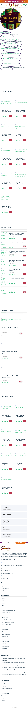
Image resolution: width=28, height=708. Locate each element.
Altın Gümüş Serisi (6, 639)
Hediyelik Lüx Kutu (6, 643)
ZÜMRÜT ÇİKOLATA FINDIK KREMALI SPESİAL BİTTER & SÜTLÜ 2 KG (7, 488)
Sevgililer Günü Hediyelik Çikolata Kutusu (6, 183)
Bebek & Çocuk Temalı (6, 624)
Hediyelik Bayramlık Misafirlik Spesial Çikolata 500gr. (20, 135)
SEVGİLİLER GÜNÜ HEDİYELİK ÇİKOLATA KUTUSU (6, 135)
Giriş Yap (4, 686)
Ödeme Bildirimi (5, 690)
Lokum (3, 603)
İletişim (3, 700)
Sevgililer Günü (5, 636)
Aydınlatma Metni (5, 585)
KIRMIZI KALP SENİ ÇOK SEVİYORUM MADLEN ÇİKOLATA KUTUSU (6, 159)
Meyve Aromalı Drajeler (7, 631)
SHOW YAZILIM (14, 707)
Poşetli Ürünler (5, 617)
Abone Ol (20, 542)
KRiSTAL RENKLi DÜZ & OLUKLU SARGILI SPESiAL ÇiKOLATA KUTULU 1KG (20, 183)
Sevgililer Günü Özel (6, 619)
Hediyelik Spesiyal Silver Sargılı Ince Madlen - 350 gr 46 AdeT (13, 675)
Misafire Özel (5, 627)
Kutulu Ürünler (5, 607)
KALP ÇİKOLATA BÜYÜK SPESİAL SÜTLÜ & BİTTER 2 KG (18, 288)
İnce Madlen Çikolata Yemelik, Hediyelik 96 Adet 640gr (13, 667)
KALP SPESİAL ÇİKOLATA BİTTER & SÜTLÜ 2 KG (16, 261)
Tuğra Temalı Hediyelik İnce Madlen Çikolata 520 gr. (13, 664)
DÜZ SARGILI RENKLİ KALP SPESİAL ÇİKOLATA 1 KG (17, 252)
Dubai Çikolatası (5, 641)
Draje (3, 600)
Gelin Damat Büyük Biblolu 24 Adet (9, 669)
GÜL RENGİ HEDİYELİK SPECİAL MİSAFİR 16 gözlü (7, 111)
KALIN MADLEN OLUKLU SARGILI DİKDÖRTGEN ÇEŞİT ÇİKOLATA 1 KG (6, 440)
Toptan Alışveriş (5, 588)
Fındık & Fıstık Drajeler (7, 634)
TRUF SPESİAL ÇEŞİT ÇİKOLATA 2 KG (6, 416)
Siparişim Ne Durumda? (7, 688)
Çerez (3, 605)
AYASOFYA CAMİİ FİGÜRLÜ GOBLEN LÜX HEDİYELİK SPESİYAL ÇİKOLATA (6, 207)
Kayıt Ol (3, 683)
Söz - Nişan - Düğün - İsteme (8, 622)
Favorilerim (3, 695)
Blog (3, 698)
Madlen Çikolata (5, 646)
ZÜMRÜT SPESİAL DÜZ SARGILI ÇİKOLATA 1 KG (16, 270)
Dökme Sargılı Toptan (6, 612)
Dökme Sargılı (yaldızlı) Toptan (8, 610)
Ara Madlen (4, 650)
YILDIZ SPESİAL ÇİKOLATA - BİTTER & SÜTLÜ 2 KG (17, 279)
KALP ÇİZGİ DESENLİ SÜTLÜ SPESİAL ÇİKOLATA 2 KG (20, 464)
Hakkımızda (4, 590)
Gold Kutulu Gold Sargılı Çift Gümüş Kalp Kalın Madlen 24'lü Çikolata (20, 111)
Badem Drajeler (5, 629)
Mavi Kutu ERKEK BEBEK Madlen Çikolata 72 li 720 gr (13, 672)
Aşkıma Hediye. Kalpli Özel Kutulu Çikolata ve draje (20, 159)
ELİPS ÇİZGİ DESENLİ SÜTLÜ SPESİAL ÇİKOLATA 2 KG (6, 464)
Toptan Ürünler (5, 615)
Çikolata (3, 598)
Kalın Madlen (4, 648)
